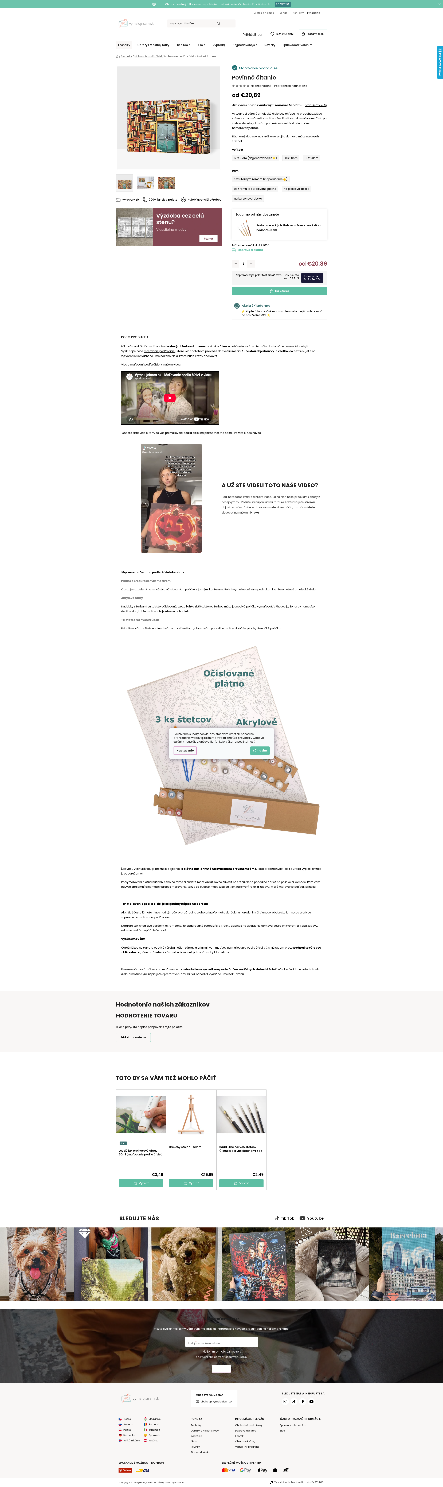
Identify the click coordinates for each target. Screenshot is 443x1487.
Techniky (196, 1425)
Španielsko (155, 1435)
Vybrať (143, 1183)
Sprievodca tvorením (292, 1425)
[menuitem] (124, 45)
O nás (283, 13)
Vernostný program (247, 1447)
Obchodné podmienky (248, 1425)
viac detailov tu (316, 105)
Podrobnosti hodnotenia (290, 86)
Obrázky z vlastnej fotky (205, 1430)
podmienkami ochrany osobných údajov (221, 1357)
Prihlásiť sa (252, 34)
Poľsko (127, 1430)
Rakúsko (153, 1440)
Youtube (315, 1218)
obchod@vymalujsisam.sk (216, 1401)
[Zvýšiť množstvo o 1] (251, 264)
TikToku (253, 513)
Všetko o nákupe (264, 13)
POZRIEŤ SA (282, 4)
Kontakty (298, 13)
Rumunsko (155, 1424)
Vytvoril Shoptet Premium (287, 1482)
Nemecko (129, 1435)
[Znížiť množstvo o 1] (235, 264)
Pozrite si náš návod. (247, 433)
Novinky (195, 1447)
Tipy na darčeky (200, 1452)
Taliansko (154, 1430)
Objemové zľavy (245, 1441)
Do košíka (282, 291)
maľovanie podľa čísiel (159, 351)
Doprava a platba (250, 250)
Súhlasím (260, 751)
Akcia (194, 1441)
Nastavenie (185, 751)
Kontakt (240, 1436)
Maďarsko (155, 1419)
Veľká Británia (131, 1440)
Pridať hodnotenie (133, 1037)
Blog (282, 1430)
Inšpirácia (196, 1436)
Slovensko (129, 1424)
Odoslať (221, 1369)
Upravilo (313, 1482)
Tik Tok (287, 1218)
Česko (127, 1419)
